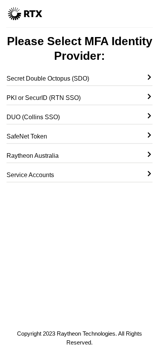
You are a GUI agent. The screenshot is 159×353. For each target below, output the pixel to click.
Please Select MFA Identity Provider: (79, 48)
